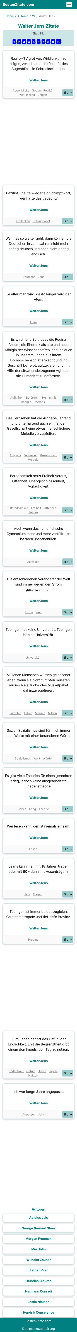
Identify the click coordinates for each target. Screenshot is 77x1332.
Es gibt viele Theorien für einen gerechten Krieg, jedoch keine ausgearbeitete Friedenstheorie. (38, 781)
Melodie (33, 459)
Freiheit (36, 508)
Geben (36, 90)
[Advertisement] (38, 140)
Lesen (33, 849)
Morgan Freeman (38, 1239)
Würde (47, 758)
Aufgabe (15, 455)
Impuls (53, 1071)
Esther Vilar (39, 1270)
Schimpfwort (41, 221)
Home (10, 16)
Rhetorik (39, 402)
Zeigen (42, 95)
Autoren (23, 16)
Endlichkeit (16, 1071)
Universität (33, 657)
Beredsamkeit (19, 508)
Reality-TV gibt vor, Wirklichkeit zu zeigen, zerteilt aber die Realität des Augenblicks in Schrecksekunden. (38, 63)
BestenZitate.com (18, 4)
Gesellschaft (48, 455)
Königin (26, 402)
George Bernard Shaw (39, 1228)
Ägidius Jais (38, 1217)
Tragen (37, 894)
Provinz (33, 939)
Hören (42, 1071)
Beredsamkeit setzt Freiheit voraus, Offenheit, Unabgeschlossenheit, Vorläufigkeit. (38, 481)
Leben (28, 713)
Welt (39, 612)
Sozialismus (23, 758)
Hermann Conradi (38, 1291)
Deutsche (29, 277)
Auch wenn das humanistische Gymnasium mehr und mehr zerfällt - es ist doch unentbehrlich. (39, 533)
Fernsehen (30, 455)
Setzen (33, 512)
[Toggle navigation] (69, 4)
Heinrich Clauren (39, 1281)
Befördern (32, 397)
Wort (36, 758)
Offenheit (50, 508)
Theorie (44, 809)
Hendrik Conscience (38, 1312)
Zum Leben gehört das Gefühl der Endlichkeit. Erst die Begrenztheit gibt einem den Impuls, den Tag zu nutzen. (38, 1044)
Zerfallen (33, 562)
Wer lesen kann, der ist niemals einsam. (38, 826)
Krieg (32, 809)
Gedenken (23, 221)
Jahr (41, 277)
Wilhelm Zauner (38, 1260)
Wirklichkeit (27, 95)
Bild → (67, 92)
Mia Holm (38, 1249)
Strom (29, 612)
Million (52, 713)
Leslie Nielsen (38, 1302)
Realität (48, 90)
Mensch (40, 713)
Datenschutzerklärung (38, 1329)
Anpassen (28, 1114)
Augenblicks (21, 90)
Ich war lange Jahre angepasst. (38, 1091)
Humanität (49, 397)
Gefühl (30, 1071)
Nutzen (33, 1075)
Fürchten (15, 713)
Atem (33, 322)
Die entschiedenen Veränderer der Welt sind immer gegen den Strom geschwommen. (38, 584)
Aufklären (16, 397)
